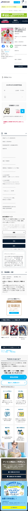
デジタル (5, 97)
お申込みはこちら (14, 312)
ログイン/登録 (16, 2)
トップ (2, 10)
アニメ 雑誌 (4, 352)
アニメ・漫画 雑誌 (8, 10)
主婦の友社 (7, 51)
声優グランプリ (22, 10)
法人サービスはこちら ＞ (8, 386)
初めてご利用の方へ (14, 382)
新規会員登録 (14, 377)
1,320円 (17, 90)
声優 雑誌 (16, 10)
